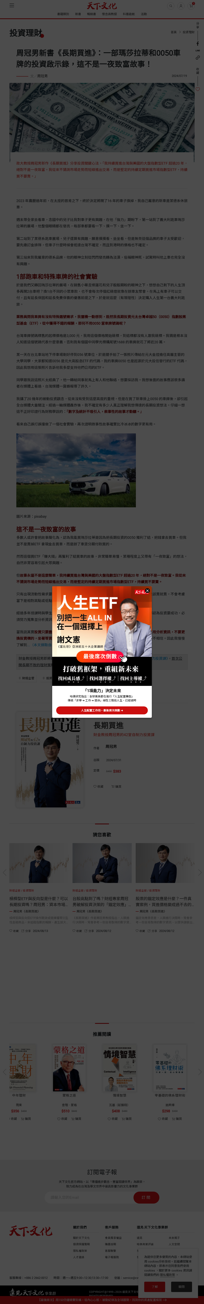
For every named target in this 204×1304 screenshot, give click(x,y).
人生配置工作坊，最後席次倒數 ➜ (102, 710)
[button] (147, 590)
